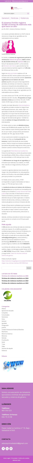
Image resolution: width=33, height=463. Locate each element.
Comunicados (5, 315)
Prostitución (5, 340)
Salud (3, 342)
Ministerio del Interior (10, 66)
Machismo (5, 331)
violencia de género (23, 105)
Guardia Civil (24, 151)
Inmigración (5, 325)
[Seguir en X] (7, 448)
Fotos (3, 319)
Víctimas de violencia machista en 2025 (15, 276)
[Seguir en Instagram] (11, 448)
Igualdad (4, 323)
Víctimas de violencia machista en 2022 (15, 283)
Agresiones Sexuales (8, 311)
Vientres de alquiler (7, 348)
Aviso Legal (6, 458)
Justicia (4, 327)
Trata (3, 344)
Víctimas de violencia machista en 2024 (15, 278)
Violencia (24, 18)
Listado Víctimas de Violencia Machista (13, 329)
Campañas (5, 313)
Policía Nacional (15, 151)
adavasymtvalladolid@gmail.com (15, 443)
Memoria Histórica (7, 334)
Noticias (14, 18)
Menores (4, 336)
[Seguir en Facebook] (3, 448)
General (5, 18)
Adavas (4, 308)
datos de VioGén (12, 73)
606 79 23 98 (7, 417)
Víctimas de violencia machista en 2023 (15, 281)
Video (3, 346)
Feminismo (5, 317)
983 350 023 (7, 410)
